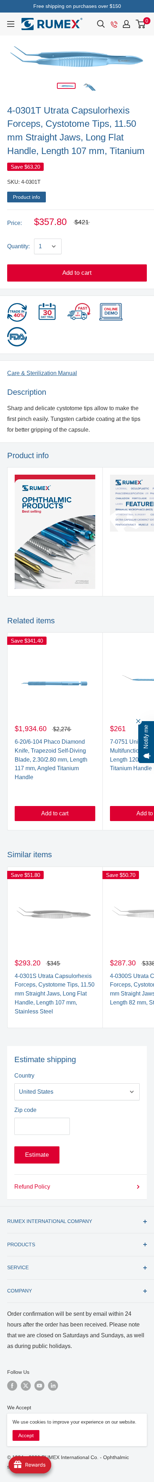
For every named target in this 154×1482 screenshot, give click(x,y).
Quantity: (18, 246)
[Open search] (101, 24)
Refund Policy (32, 1187)
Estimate (37, 1154)
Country (24, 1076)
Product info (26, 197)
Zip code (25, 1110)
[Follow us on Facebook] (12, 1386)
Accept (26, 1435)
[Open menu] (10, 24)
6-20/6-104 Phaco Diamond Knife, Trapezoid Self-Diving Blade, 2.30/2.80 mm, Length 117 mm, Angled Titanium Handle (51, 759)
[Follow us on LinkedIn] (53, 1386)
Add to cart (77, 272)
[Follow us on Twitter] (26, 1386)
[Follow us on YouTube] (39, 1386)
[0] (140, 24)
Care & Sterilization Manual (42, 373)
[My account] (126, 24)
